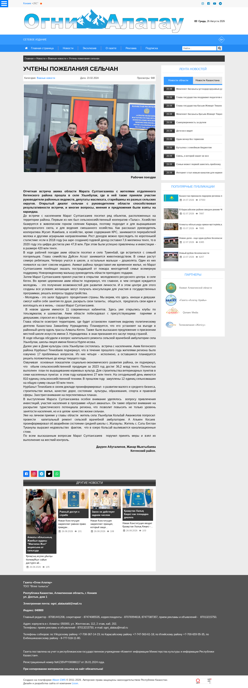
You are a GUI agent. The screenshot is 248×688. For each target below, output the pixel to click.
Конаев (27, 3)
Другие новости (89, 482)
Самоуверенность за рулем (191, 122)
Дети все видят (184, 131)
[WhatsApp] (57, 474)
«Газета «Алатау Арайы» (193, 300)
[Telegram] (220, 3)
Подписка (152, 48)
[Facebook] (208, 3)
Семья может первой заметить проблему (198, 164)
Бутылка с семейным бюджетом (194, 147)
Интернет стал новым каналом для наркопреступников (206, 172)
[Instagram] (203, 3)
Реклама (131, 48)
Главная (29, 58)
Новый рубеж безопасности (194, 253)
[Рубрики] (4, 3)
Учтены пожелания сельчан (84, 58)
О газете (111, 48)
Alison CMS (59, 679)
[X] (49, 474)
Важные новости (57, 58)
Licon (75, 683)
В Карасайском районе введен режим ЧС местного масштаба (212, 209)
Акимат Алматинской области (195, 287)
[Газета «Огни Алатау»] (104, 21)
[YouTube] (214, 3)
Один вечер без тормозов (190, 139)
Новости (68, 48)
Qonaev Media (190, 312)
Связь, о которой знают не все (192, 156)
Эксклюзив (89, 48)
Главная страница (42, 48)
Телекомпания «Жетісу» (192, 325)
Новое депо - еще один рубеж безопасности (202, 238)
